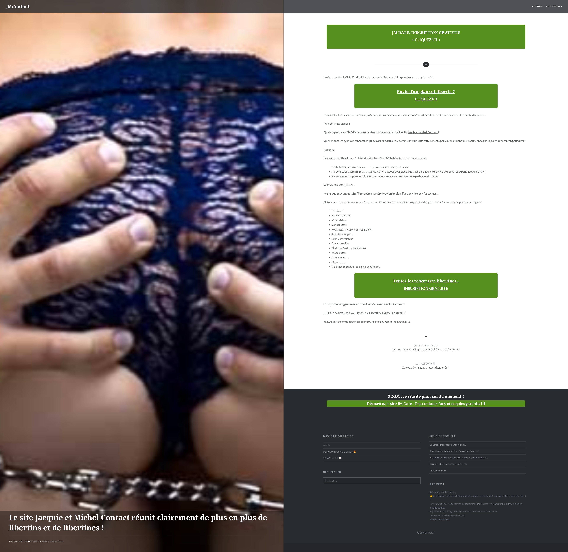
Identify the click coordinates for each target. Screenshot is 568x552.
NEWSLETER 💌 (332, 458)
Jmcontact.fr (427, 532)
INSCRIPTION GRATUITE (426, 288)
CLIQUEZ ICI (426, 99)
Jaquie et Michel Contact (423, 132)
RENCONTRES (554, 6)
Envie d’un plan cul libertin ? (426, 91)
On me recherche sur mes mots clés (448, 463)
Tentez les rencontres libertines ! (426, 280)
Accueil (537, 6)
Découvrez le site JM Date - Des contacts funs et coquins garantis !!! (426, 403)
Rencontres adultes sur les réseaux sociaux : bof (454, 451)
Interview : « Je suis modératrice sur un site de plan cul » (458, 457)
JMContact (17, 7)
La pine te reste (437, 470)
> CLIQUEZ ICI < (426, 39)
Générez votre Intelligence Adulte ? (447, 444)
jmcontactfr (28, 541)
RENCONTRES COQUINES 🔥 (339, 451)
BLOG (326, 445)
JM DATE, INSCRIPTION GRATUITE (426, 32)
